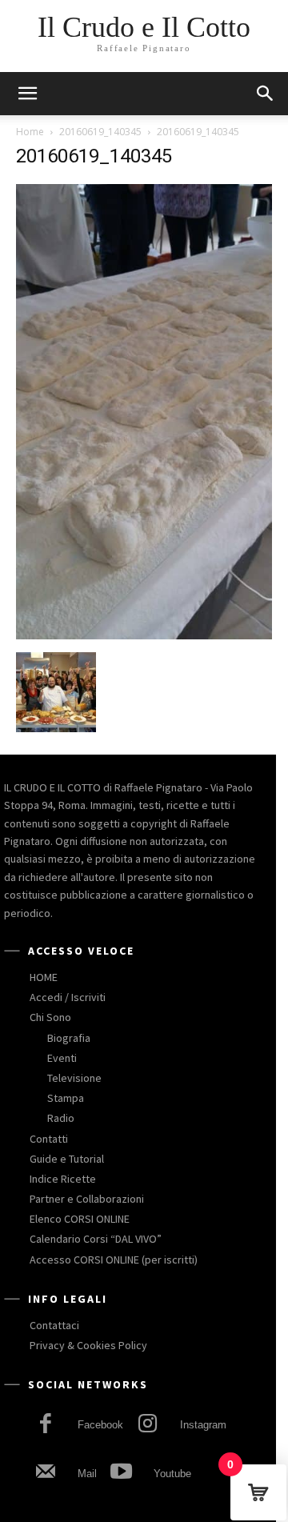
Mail (87, 1474)
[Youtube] (120, 1473)
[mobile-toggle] (27, 93)
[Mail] (45, 1473)
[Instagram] (146, 1425)
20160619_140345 (100, 131)
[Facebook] (45, 1425)
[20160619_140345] (144, 635)
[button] (265, 93)
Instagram (203, 1425)
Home (30, 131)
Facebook (100, 1425)
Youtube (172, 1474)
